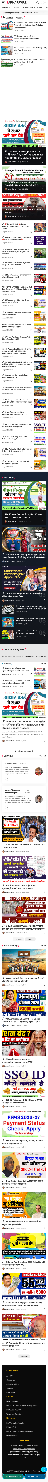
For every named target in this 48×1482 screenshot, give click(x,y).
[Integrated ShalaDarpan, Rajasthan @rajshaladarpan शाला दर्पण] (40, 266)
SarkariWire (16, 2)
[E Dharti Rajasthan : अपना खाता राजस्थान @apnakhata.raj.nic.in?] (40, 278)
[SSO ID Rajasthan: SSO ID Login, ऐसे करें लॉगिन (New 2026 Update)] (40, 428)
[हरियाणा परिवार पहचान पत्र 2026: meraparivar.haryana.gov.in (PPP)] (40, 415)
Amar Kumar (12, 162)
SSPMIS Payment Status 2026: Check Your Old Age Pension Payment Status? (24, 209)
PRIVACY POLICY (13, 1410)
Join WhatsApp (14, 1476)
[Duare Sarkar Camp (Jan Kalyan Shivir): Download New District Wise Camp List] (24, 1286)
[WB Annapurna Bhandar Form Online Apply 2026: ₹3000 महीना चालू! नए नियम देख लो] (40, 403)
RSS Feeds (10, 1392)
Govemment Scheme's (34, 656)
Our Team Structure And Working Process (22, 1406)
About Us (10, 1376)
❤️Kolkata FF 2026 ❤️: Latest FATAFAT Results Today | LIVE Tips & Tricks (15, 226)
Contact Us (10, 1380)
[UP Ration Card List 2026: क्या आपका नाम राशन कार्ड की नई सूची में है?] (24, 1327)
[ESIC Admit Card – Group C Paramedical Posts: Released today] (8, 622)
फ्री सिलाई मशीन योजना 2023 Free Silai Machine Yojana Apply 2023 (22, 13)
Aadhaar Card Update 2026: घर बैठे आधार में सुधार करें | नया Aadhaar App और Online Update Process (30, 25)
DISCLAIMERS (12, 1402)
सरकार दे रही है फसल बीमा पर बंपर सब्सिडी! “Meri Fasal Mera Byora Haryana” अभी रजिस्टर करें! (15, 252)
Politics (7, 664)
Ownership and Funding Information (19, 1431)
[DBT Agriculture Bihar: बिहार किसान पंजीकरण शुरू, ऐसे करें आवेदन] (40, 303)
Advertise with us (12, 1384)
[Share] (44, 1469)
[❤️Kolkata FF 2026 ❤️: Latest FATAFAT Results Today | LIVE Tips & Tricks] (40, 227)
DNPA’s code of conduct (15, 1423)
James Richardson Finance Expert (12, 791)
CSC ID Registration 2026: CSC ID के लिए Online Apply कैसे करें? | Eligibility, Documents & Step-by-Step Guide (16, 351)
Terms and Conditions (14, 1414)
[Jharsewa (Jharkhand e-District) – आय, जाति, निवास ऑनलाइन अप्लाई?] (7, 50)
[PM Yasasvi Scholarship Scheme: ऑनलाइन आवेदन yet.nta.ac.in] (8, 634)
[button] (4, 2)
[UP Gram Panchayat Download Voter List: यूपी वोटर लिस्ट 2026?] (40, 340)
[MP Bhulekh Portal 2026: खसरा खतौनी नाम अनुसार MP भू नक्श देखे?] (40, 464)
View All (42, 663)
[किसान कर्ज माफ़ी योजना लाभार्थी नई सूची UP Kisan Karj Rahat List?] (40, 378)
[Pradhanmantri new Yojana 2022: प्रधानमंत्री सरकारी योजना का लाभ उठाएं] (24, 869)
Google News (11, 1435)
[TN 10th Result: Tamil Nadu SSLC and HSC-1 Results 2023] (24, 829)
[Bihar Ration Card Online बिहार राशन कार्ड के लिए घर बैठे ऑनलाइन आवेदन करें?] (40, 452)
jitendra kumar (10, 561)
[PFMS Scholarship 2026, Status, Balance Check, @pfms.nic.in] (40, 440)
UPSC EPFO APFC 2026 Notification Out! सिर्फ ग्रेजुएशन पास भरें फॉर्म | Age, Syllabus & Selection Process (17, 289)
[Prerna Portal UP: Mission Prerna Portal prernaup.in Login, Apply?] (40, 328)
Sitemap (9, 1388)
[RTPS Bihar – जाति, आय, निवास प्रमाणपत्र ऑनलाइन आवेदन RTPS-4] (40, 316)
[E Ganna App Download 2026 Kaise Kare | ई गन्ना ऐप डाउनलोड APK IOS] (24, 1246)
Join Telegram (36, 1476)
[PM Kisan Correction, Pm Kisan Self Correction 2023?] (24, 495)
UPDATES (8, 756)
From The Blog (10, 946)
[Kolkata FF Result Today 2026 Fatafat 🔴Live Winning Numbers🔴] (40, 240)
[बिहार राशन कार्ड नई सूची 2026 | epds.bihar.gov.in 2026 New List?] (7, 39)
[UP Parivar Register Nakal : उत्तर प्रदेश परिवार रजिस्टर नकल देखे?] (24, 578)
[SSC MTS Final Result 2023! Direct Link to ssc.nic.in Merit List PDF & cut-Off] (8, 609)
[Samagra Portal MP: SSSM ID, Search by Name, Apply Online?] (7, 62)
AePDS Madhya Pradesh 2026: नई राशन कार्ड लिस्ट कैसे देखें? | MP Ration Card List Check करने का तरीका (17, 364)
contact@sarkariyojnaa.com (24, 1449)
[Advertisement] (24, 94)
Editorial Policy (12, 1427)
